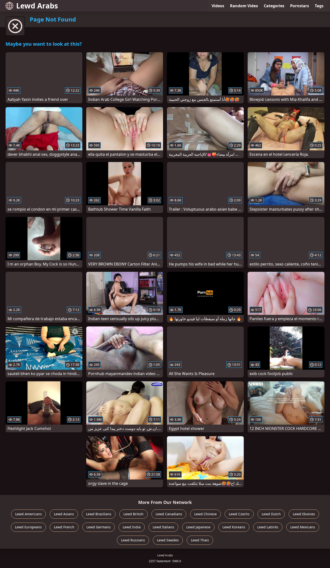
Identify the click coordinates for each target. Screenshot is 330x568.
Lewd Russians (133, 540)
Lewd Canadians (169, 514)
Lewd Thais (200, 540)
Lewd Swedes (168, 540)
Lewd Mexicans (302, 527)
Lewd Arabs (37, 6)
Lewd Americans (28, 514)
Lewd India (132, 527)
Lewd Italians (163, 527)
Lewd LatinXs (267, 527)
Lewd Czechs (239, 514)
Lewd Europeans (28, 527)
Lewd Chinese (205, 514)
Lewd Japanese (198, 527)
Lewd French (64, 527)
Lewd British (133, 514)
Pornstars (299, 5)
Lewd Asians (64, 514)
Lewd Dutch (271, 514)
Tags (319, 5)
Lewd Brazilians (98, 514)
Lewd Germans (98, 527)
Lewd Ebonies (304, 514)
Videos (218, 5)
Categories (274, 5)
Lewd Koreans (233, 527)
